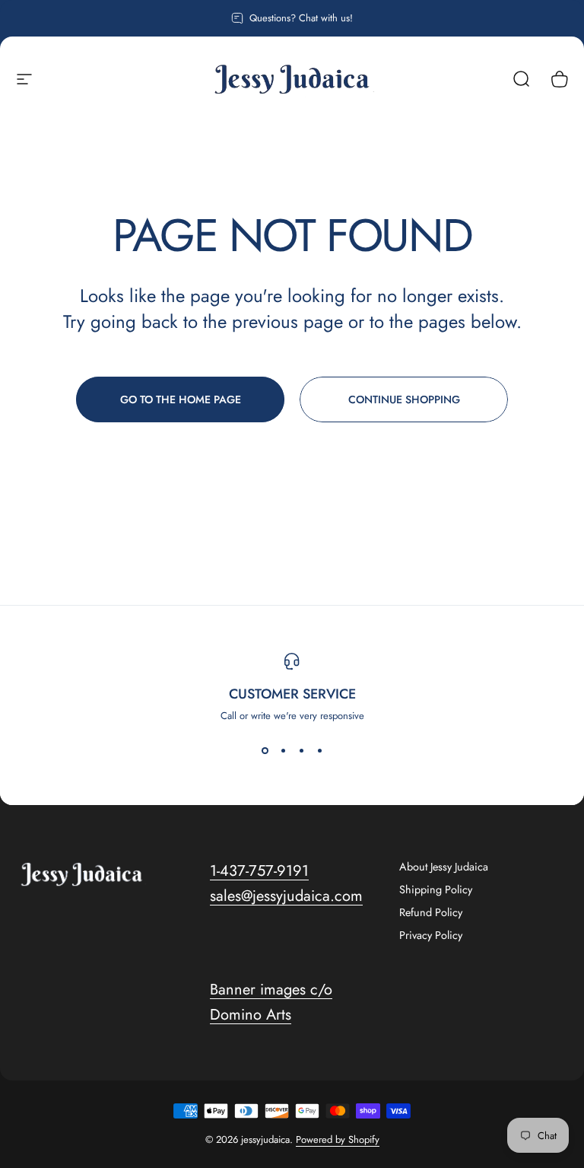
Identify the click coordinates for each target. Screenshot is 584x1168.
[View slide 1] (265, 750)
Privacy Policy (430, 935)
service (329, 694)
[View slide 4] (319, 750)
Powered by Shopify (337, 1139)
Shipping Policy (435, 889)
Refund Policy (430, 912)
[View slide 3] (301, 750)
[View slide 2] (283, 750)
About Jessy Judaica (443, 867)
